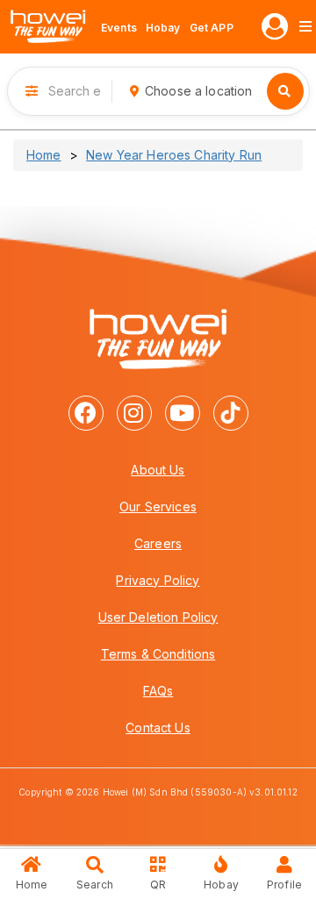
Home (43, 154)
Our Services (158, 506)
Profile (284, 884)
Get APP (211, 27)
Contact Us (158, 727)
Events (119, 27)
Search (94, 884)
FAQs (158, 690)
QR (158, 884)
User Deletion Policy (158, 617)
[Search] (285, 91)
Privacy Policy (157, 580)
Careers (158, 543)
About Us (157, 469)
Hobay (163, 27)
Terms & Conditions (158, 653)
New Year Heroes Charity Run (174, 154)
